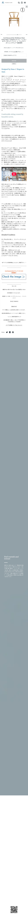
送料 (8, 47)
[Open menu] (25, 2)
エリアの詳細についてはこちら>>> (14, 325)
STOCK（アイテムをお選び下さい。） (13, 51)
